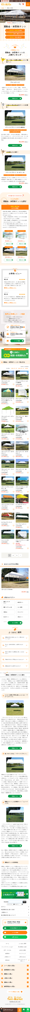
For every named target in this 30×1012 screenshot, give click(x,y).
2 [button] (13, 555)
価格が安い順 (14, 368)
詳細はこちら (15, 748)
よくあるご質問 (22, 943)
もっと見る (15, 622)
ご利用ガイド (4, 912)
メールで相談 (15, 932)
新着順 (26, 368)
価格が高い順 (21, 368)
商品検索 (19, 4)
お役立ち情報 (22, 950)
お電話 (19, 1010)
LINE (28, 1010)
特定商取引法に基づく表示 (8, 909)
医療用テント (20, 621)
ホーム (7, 943)
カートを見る (23, 4)
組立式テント (20, 602)
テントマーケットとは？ (7, 946)
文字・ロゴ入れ (7, 950)
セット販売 (20, 607)
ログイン (3, 906)
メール (24, 1010)
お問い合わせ (15, 937)
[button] (20, 555)
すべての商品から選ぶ (14, 991)
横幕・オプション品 (8, 607)
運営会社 (7, 960)
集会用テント (6, 616)
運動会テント (20, 616)
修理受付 (7, 953)
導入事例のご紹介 (22, 946)
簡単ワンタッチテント (7, 602)
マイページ (9, 904)
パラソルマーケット (22, 960)
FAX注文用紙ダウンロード (16, 928)
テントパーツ (20, 612)
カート (17, 904)
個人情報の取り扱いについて (8, 915)
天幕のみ (5, 612)
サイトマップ (22, 953)
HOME (2, 8)
